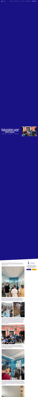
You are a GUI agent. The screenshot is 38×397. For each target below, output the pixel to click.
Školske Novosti (16, 133)
